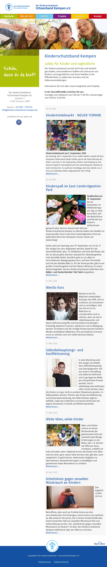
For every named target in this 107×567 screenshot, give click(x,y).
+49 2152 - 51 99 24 (23, 107)
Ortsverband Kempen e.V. (53, 7)
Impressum (44, 561)
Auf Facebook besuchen (18, 122)
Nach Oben (99, 544)
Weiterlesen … (53, 174)
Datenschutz (61, 561)
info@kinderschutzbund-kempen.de (19, 110)
